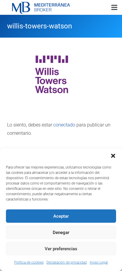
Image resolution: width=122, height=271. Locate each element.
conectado (64, 125)
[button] (113, 156)
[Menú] (114, 7)
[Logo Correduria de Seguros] (41, 7)
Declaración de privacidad (66, 262)
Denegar (61, 232)
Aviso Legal (99, 262)
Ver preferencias (61, 248)
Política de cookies (29, 262)
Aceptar (61, 216)
